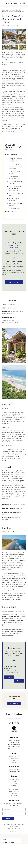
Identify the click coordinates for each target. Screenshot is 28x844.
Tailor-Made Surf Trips (14, 742)
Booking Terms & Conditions (10, 824)
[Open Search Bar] (20, 3)
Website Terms (21, 824)
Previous (9, 677)
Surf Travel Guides (14, 789)
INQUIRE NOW (14, 282)
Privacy (11, 826)
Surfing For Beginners (14, 793)
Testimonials (14, 758)
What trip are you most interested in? (11, 667)
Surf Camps (14, 785)
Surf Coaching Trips (14, 746)
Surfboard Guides (14, 791)
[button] (4, 36)
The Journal (14, 795)
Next (18, 681)
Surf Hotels (14, 783)
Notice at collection (8, 842)
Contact (14, 762)
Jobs (14, 760)
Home (3, 10)
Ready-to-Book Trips (14, 744)
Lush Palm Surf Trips (14, 740)
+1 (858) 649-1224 (14, 769)
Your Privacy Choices (12, 839)
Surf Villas (18, 10)
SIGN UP (8, 818)
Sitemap (16, 826)
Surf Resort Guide (10, 10)
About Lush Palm (14, 756)
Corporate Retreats (14, 748)
